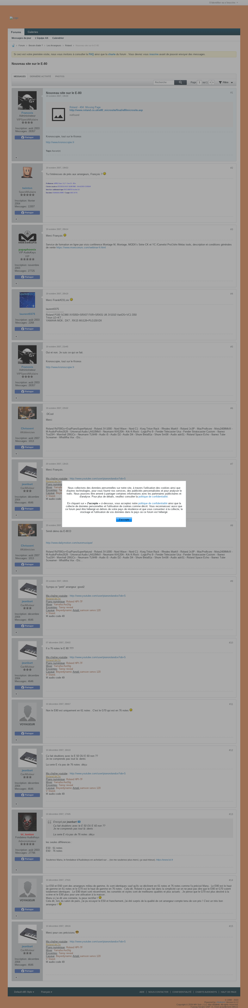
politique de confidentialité (153, 496)
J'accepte (124, 519)
